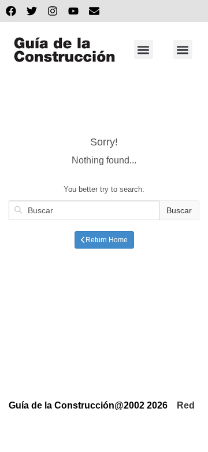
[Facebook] (11, 11)
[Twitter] (31, 11)
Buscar (179, 210)
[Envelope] (94, 11)
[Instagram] (52, 11)
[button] (143, 49)
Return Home (107, 240)
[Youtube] (73, 11)
